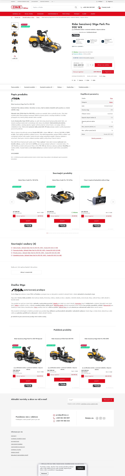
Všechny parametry (96, 138)
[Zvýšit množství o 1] (93, 65)
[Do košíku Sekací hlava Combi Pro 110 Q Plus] (62, 221)
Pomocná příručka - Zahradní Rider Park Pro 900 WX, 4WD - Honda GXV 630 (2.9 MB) (36, 250)
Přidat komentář (26, 272)
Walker (54, 464)
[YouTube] (104, 418)
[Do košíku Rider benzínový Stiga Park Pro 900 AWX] (96, 381)
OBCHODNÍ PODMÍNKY (44, 1)
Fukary (35, 307)
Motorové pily (107, 305)
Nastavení (44, 473)
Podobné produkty (83, 87)
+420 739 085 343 (63, 421)
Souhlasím (80, 468)
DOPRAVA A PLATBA (16, 449)
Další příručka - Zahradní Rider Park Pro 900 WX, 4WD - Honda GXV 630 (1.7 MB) (35, 248)
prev (12, 202)
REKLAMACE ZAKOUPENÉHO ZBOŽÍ (19, 455)
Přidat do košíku (103, 65)
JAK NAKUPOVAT (35, 1)
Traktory (17, 305)
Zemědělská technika (69, 464)
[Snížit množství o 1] (88, 65)
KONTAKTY (13, 1)
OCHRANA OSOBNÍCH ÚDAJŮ (23, 1)
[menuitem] (17, 14)
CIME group (44, 464)
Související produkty (29, 87)
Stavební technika (60, 464)
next (113, 202)
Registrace (110, 1)
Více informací (59, 470)
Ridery (111, 102)
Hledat (76, 7)
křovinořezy (78, 303)
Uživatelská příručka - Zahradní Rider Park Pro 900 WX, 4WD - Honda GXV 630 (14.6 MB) (37, 255)
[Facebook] (97, 418)
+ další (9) (15, 58)
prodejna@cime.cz (62, 415)
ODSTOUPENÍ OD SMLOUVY (18, 447)
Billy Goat (49, 464)
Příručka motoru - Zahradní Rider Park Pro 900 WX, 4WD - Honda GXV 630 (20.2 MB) (36, 253)
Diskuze (59, 87)
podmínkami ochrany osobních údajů (89, 404)
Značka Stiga (70, 87)
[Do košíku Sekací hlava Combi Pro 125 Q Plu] (28, 221)
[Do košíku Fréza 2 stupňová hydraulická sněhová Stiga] (96, 221)
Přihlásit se (108, 400)
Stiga (104, 76)
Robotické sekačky (59, 305)
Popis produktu (15, 87)
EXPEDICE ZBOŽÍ (15, 452)
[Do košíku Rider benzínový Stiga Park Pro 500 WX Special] (28, 381)
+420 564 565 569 (89, 7)
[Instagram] (100, 418)
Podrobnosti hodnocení (91, 32)
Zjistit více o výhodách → (78, 46)
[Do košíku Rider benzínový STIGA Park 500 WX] (62, 379)
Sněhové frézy (62, 307)
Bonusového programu (89, 58)
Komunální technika (79, 464)
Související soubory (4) (46, 87)
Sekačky (55, 303)
